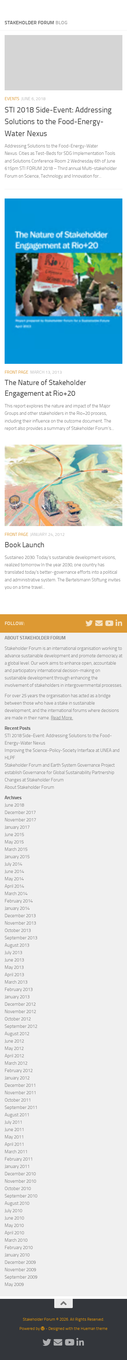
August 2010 (17, 1203)
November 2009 (20, 1269)
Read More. (62, 718)
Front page (16, 372)
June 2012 (14, 1041)
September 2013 (21, 938)
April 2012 (14, 1056)
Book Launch (24, 544)
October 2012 (18, 1019)
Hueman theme (94, 1328)
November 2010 (20, 1181)
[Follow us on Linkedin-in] (118, 623)
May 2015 (14, 842)
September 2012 (21, 1026)
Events (12, 98)
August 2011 (17, 1115)
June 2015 (14, 834)
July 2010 (13, 1210)
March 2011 (16, 1151)
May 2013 (14, 967)
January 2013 (17, 997)
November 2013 (20, 923)
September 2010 (21, 1196)
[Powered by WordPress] (43, 1329)
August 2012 (17, 1033)
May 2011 (14, 1137)
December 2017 (20, 812)
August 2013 (17, 945)
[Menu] (119, 7)
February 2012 (19, 1070)
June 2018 (14, 805)
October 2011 (18, 1100)
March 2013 (16, 982)
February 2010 (19, 1247)
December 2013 (20, 915)
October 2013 (18, 930)
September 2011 (21, 1107)
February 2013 (19, 989)
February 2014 (19, 901)
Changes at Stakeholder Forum (34, 780)
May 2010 (14, 1225)
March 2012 (16, 1063)
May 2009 (14, 1284)
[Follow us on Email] (99, 623)
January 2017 (17, 827)
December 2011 (20, 1085)
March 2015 (16, 849)
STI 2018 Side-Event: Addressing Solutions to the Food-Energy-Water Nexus (58, 121)
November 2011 (20, 1092)
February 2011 (19, 1159)
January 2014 (17, 908)
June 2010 (14, 1218)
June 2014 (14, 871)
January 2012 (17, 1078)
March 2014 (16, 893)
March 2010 (16, 1240)
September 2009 (21, 1277)
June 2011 (14, 1129)
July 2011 (13, 1122)
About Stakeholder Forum (29, 787)
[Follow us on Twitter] (89, 623)
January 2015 (17, 856)
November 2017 (20, 820)
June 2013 (14, 960)
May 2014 (14, 879)
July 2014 (13, 864)
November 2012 (20, 1011)
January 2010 (17, 1255)
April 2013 (14, 974)
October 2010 (18, 1188)
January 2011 (17, 1166)
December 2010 (20, 1174)
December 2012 (20, 1004)
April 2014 (14, 886)
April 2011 (14, 1144)
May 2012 (14, 1048)
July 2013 (13, 952)
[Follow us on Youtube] (109, 623)
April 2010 (14, 1233)
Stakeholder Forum (26, 7)
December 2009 (20, 1262)
